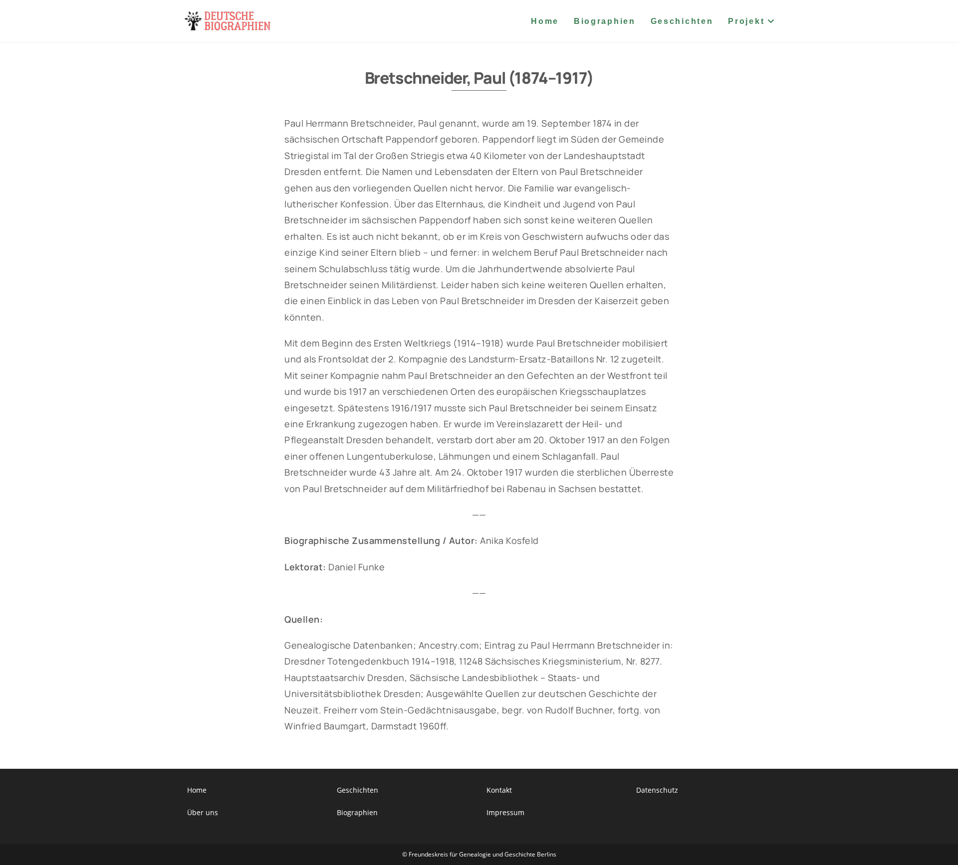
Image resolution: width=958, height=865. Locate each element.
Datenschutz (657, 790)
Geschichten (357, 790)
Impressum (505, 812)
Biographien (357, 812)
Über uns (202, 812)
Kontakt (499, 790)
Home (197, 790)
